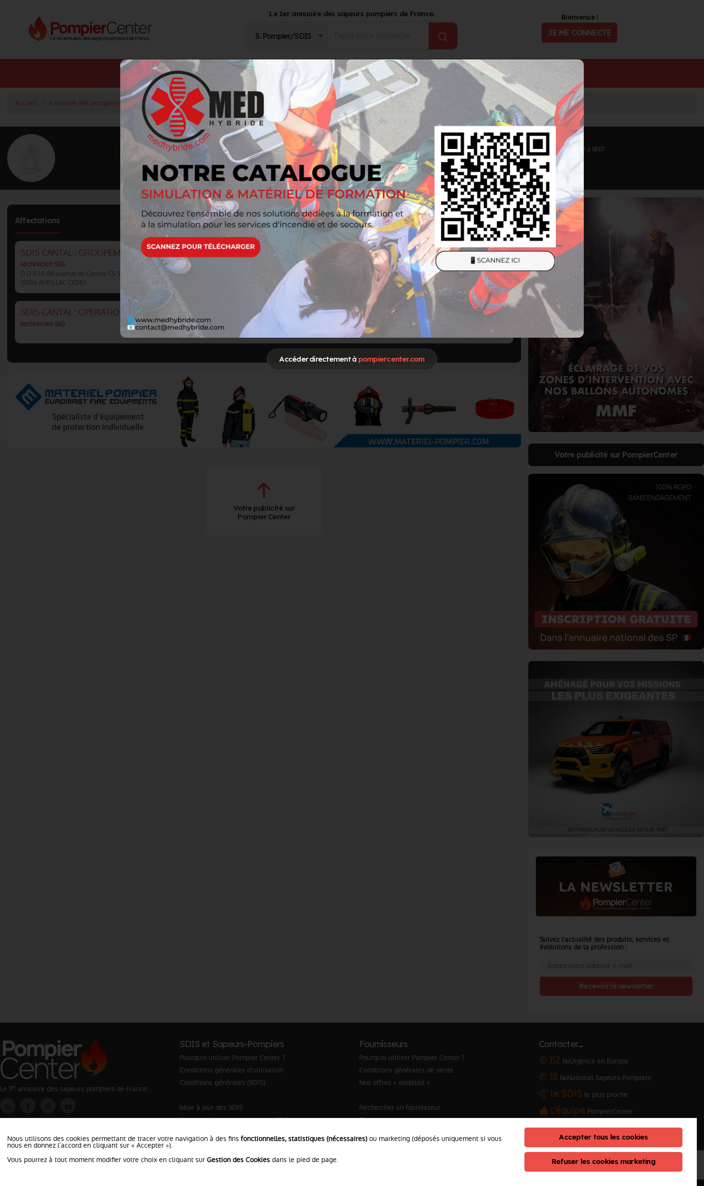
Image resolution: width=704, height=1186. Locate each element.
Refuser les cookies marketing (603, 1161)
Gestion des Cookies (238, 1159)
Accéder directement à (351, 359)
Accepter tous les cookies (603, 1136)
